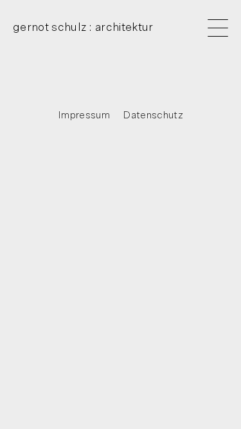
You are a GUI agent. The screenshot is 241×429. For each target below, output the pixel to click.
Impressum (84, 115)
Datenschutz (153, 115)
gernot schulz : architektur (83, 27)
